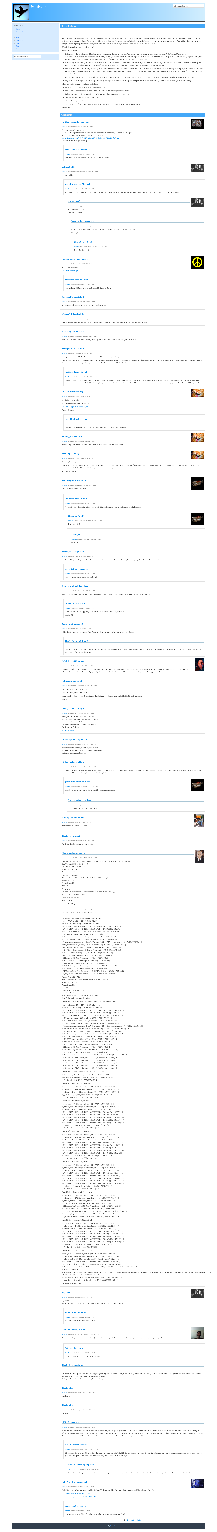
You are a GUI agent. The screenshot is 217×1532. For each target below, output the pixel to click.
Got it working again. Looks (80, 800)
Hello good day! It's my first (74, 708)
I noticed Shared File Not (76, 371)
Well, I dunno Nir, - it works (74, 1329)
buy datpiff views (68, 730)
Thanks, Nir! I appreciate (73, 551)
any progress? (74, 201)
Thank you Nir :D (76, 515)
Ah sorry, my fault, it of (72, 436)
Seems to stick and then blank (75, 586)
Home (18, 29)
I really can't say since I (75, 1505)
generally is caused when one (77, 781)
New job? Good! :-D (83, 241)
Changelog (19, 40)
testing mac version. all (72, 680)
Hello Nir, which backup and (74, 1481)
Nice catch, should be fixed (76, 279)
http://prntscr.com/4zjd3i (70, 270)
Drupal (112, 1526)
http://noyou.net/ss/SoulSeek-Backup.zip (76, 1493)
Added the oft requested (72, 623)
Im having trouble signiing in (74, 739)
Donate (18, 49)
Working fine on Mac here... (74, 817)
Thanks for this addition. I (76, 641)
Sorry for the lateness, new (82, 221)
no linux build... (68, 166)
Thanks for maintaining (72, 1365)
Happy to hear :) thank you (76, 568)
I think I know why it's (75, 603)
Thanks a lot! (67, 1387)
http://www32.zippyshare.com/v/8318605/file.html (80, 1497)
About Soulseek (21, 32)
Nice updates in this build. (73, 348)
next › (133, 1520)
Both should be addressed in (77, 149)
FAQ (17, 43)
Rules (17, 46)
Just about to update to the (73, 296)
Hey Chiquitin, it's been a (76, 419)
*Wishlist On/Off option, (73, 661)
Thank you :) (76, 534)
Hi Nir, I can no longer (71, 1422)
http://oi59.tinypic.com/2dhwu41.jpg (75, 406)
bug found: (66, 1292)
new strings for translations (74, 480)
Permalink (64, 126)
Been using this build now (73, 331)
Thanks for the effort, (71, 835)
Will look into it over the (75, 1312)
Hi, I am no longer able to (73, 761)
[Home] (21, 19)
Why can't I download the (73, 314)
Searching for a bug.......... (73, 453)
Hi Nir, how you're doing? (73, 391)
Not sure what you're (74, 1347)
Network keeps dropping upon (81, 1464)
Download (19, 35)
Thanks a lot (67, 1404)
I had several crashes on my (74, 853)
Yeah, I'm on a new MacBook (77, 184)
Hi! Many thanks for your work (75, 121)
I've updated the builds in (76, 498)
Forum (18, 37)
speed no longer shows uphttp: (75, 258)
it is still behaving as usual (76, 1444)
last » (139, 1520)
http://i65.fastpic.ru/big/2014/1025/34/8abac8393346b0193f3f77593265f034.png (90, 138)
